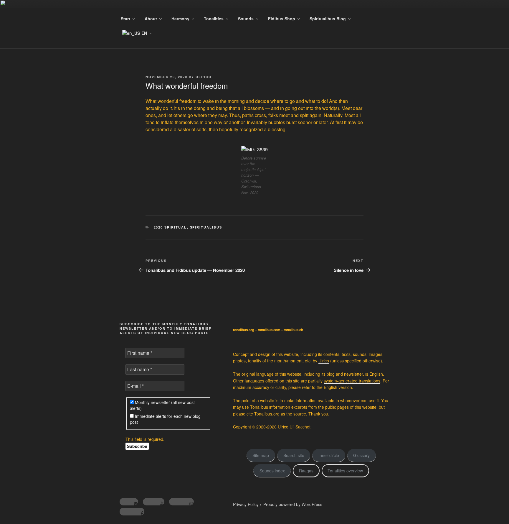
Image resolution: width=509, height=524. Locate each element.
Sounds (246, 19)
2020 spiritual (170, 227)
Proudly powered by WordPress (292, 504)
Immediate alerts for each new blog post (165, 419)
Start (125, 19)
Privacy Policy (246, 504)
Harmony (180, 19)
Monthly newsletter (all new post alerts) (162, 405)
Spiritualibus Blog (328, 19)
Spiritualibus (206, 227)
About (151, 19)
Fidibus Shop (281, 19)
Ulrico (204, 77)
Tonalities (214, 19)
